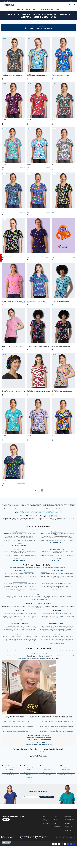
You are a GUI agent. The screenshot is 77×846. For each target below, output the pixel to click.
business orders (62, 616)
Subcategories (33, 512)
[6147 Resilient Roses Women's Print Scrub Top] (63, 325)
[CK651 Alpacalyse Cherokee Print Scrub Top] (38, 280)
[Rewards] (6, 842)
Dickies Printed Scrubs (57, 531)
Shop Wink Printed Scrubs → (19, 560)
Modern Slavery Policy (47, 822)
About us (55, 819)
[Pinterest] (9, 1)
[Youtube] (5, 1)
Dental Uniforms (47, 769)
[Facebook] (4, 1)
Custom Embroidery (66, 767)
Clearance (57, 9)
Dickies (43, 536)
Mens (23, 9)
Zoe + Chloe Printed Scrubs (57, 549)
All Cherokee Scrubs (10, 769)
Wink (6, 554)
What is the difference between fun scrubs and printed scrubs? (39, 758)
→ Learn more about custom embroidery (26, 658)
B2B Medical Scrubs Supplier (69, 819)
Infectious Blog (67, 823)
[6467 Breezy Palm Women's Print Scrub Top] (63, 280)
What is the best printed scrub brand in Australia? (39, 752)
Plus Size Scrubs (47, 774)
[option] (38, 1)
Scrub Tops (28, 9)
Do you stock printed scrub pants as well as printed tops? (39, 760)
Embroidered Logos (67, 830)
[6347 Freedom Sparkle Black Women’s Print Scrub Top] (38, 325)
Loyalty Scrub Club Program (69, 824)
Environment (66, 827)
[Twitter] (2, 1)
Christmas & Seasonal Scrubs (20, 581)
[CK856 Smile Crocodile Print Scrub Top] (13, 416)
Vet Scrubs (47, 767)
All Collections (66, 775)
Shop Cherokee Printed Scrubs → (20, 545)
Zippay (55, 823)
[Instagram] (7, 1)
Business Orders (49, 9)
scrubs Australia (52, 630)
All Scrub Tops (29, 777)
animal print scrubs (66, 518)
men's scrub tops (28, 511)
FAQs (61, 512)
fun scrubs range (43, 599)
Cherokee (6, 536)
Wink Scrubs (10, 772)
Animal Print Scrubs (20, 570)
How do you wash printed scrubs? (38, 757)
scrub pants (27, 522)
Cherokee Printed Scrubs (19, 531)
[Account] (69, 5)
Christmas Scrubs (29, 771)
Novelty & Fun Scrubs (38, 594)
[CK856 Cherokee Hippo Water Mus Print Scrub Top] (63, 54)
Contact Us (55, 820)
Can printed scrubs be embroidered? (39, 755)
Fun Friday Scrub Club (68, 826)
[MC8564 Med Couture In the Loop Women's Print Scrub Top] (13, 325)
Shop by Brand (27, 512)
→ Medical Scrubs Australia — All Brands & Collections (38, 744)
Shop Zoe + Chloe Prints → (57, 560)
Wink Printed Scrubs (19, 549)
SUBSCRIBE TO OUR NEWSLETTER (46, 796)
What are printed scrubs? (39, 751)
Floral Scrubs (29, 769)
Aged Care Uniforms (47, 771)
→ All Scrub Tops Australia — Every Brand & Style (38, 739)
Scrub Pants (36, 9)
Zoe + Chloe (44, 554)
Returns (44, 819)
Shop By (42, 9)
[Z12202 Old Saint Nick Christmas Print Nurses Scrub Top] (38, 370)
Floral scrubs (44, 572)
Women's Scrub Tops (29, 772)
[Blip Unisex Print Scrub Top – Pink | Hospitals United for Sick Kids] (13, 280)
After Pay (55, 822)
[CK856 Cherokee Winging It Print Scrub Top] (63, 416)
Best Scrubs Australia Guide (66, 771)
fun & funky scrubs (21, 596)
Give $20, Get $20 (57, 826)
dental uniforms (28, 627)
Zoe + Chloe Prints (10, 774)
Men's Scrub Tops (29, 774)
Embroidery (50, 512)
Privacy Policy (45, 820)
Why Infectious (56, 512)
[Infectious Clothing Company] (8, 5)
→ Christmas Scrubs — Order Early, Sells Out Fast (38, 741)
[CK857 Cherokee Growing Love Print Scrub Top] (13, 461)
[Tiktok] (11, 1)
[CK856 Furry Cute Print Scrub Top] (38, 416)
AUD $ (6, 819)
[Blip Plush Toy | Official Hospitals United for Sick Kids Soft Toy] (63, 235)
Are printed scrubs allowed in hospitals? (39, 756)
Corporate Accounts (68, 816)
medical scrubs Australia (57, 505)
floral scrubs (7, 519)
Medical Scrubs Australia (47, 772)
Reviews (55, 816)
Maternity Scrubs (47, 775)
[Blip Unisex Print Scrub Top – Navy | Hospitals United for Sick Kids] (38, 235)
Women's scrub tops (19, 511)
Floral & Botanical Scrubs (57, 570)
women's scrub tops (19, 617)
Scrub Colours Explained (66, 772)
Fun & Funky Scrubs (10, 775)
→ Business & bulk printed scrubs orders (43, 658)
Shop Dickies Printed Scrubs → (57, 542)
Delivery (44, 816)
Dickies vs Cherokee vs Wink (66, 774)
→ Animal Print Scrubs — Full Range (38, 742)
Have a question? (46, 824)
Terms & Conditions (46, 823)
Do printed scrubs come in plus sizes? (39, 754)
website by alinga (19, 843)
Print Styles (21, 512)
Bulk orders (58, 640)
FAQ (54, 824)
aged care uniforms (21, 640)
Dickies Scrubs (10, 771)
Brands (65, 831)
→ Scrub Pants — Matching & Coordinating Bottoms (38, 737)
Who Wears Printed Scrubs (42, 512)
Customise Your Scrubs (68, 820)
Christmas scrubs (21, 519)
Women (18, 9)
